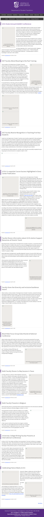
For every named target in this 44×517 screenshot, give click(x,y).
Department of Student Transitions (22, 10)
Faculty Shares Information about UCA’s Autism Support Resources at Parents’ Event (22, 239)
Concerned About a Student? (27, 514)
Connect (31, 14)
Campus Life (21, 14)
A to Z (41, 14)
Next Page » (40, 503)
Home (6, 18)
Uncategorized (7, 55)
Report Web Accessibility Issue (13, 514)
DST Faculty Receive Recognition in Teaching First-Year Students (21, 134)
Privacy (35, 514)
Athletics (27, 14)
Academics (15, 14)
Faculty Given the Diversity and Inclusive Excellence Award (20, 288)
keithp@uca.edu (20, 394)
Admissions (9, 14)
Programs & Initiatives (20, 18)
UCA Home (4, 14)
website (39, 92)
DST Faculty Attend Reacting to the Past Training (19, 61)
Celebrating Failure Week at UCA (13, 468)
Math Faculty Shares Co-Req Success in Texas (18, 371)
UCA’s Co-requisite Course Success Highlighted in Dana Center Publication (21, 172)
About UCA (36, 14)
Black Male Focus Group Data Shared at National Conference (19, 335)
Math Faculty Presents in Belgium (14, 403)
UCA (12, 512)
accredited (16, 512)
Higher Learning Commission (27, 512)
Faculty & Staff (12, 18)
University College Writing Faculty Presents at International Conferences (18, 437)
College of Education (35, 18)
